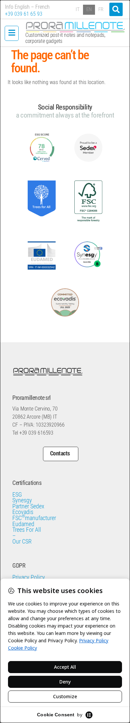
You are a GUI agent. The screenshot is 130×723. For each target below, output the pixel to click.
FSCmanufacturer (34, 518)
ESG (17, 495)
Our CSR (22, 542)
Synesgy (22, 501)
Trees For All (26, 530)
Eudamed (23, 524)
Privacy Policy (28, 578)
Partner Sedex (28, 507)
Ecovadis (22, 512)
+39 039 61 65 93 (23, 14)
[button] (116, 9)
